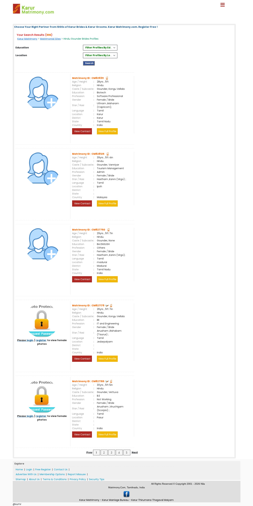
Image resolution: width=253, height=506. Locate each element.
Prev (89, 452)
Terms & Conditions (55, 479)
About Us (34, 479)
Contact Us (60, 469)
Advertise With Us (26, 474)
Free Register (43, 469)
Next (135, 452)
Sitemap (21, 479)
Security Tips (96, 479)
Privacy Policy (78, 479)
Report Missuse (77, 474)
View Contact (82, 131)
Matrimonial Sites (50, 38)
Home (19, 469)
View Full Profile (107, 131)
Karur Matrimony (27, 38)
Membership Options (52, 474)
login (30, 340)
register (41, 340)
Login (29, 469)
